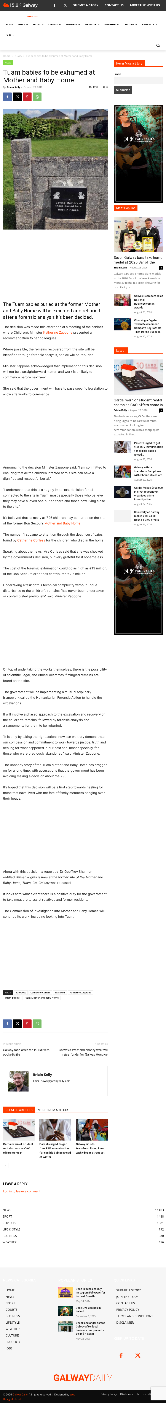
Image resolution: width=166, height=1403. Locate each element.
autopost (21, 992)
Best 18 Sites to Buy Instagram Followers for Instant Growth (90, 1292)
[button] (158, 45)
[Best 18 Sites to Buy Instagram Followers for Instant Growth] (65, 1292)
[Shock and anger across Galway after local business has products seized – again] (65, 1326)
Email (117, 74)
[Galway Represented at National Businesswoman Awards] (122, 300)
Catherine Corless (31, 540)
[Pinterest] (27, 97)
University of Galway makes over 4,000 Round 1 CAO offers (146, 516)
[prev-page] (5, 1165)
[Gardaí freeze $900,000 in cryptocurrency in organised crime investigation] (122, 492)
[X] (65, 5)
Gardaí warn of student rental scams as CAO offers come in (18, 1148)
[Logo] (32, 16)
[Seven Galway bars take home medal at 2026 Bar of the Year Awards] (138, 234)
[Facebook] (54, 5)
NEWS (18, 56)
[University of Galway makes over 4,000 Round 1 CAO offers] (122, 516)
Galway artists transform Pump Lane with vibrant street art (90, 1148)
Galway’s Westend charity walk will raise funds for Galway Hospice (83, 1052)
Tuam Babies (12, 997)
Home (6, 56)
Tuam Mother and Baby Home (41, 997)
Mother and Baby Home (62, 523)
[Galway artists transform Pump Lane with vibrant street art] (92, 1130)
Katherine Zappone (57, 332)
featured (60, 992)
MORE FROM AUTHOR (53, 1110)
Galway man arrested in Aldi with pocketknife (26, 1052)
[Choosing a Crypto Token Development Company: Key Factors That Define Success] (122, 324)
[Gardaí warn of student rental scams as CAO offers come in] (19, 1130)
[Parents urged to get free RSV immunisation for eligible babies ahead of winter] (55, 1130)
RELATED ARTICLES (19, 1110)
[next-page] (12, 1165)
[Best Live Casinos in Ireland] (65, 1311)
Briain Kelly (13, 87)
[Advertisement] (55, 265)
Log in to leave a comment (21, 1191)
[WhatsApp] (37, 97)
